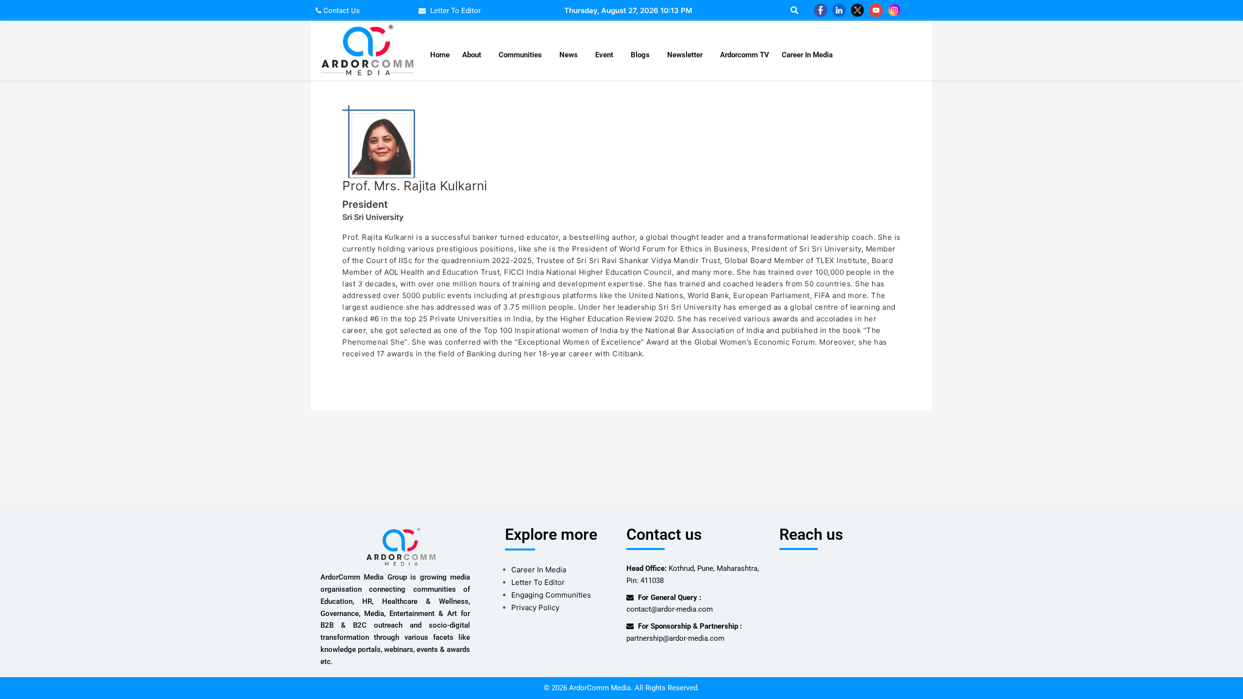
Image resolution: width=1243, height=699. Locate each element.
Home (440, 54)
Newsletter (685, 54)
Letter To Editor (538, 582)
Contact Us (340, 10)
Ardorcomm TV (744, 54)
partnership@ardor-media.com (675, 638)
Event (604, 54)
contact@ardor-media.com (669, 609)
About (471, 54)
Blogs (640, 54)
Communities (520, 54)
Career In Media (807, 54)
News (568, 54)
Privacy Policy (535, 607)
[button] (474, 55)
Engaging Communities (551, 594)
